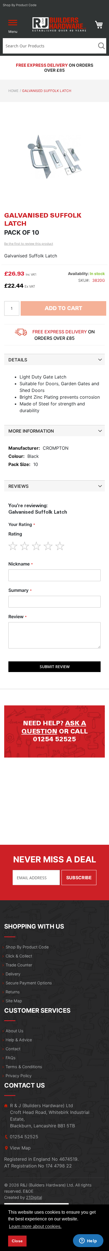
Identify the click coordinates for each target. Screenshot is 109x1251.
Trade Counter (19, 965)
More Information (31, 431)
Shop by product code (20, 5)
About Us (14, 1030)
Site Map (14, 1000)
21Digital (34, 1197)
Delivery (13, 973)
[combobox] (49, 46)
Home (13, 91)
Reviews (18, 486)
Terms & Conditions (24, 1066)
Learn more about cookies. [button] (35, 1226)
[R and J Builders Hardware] (59, 25)
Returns (13, 991)
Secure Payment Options (29, 982)
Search (101, 46)
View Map (20, 1148)
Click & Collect (19, 956)
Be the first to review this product (28, 244)
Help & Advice (19, 1039)
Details (17, 360)
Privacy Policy (19, 1075)
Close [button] (17, 1241)
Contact (13, 1048)
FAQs (11, 1057)
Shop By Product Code (27, 947)
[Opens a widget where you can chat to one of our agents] (88, 1241)
